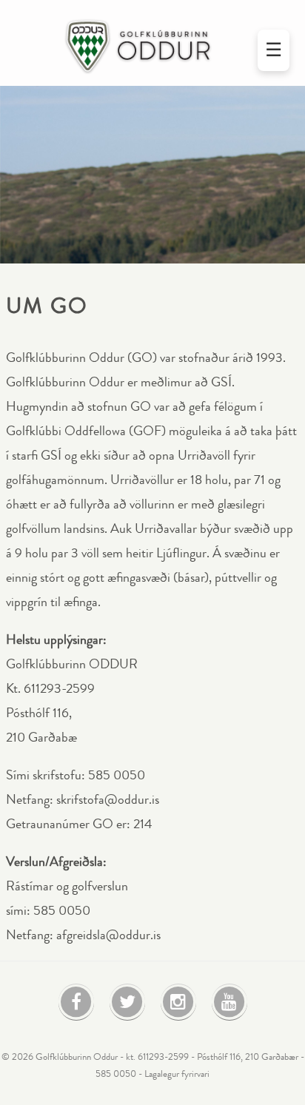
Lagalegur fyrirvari (177, 1074)
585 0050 (115, 1074)
